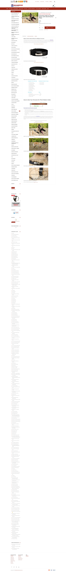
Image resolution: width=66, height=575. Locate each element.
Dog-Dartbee (13, 308)
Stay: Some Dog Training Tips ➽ (15, 519)
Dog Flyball (13, 290)
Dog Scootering (14, 299)
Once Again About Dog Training (16, 356)
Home (22, 11)
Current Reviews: (41, 29)
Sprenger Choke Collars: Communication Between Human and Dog (16, 377)
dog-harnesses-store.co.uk (18, 570)
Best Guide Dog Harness (15, 257)
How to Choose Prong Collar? (15, 329)
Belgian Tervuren (36, 182)
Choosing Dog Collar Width (15, 276)
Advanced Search (13, 189)
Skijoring (13, 248)
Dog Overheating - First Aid (15, 429)
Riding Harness (14, 365)
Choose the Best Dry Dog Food (15, 416)
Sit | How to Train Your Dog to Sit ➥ (16, 517)
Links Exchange (14, 476)
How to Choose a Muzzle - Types (16, 328)
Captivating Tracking (14, 489)
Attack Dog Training (14, 251)
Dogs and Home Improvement (15, 309)
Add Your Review (46, 29)
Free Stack (13, 475)
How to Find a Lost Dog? (15, 334)
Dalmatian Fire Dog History (15, 277)
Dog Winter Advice (14, 432)
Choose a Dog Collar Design (15, 270)
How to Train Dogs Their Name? (16, 342)
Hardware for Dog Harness (15, 321)
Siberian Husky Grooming (15, 459)
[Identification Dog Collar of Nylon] (38, 52)
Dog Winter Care (14, 433)
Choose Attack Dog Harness (15, 271)
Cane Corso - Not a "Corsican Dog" (16, 267)
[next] (56, 18)
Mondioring (13, 355)
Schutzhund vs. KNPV (14, 367)
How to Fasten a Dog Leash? (15, 442)
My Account (42, 1)
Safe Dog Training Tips (14, 366)
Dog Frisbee (13, 292)
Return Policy (12, 559)
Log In (51, 1)
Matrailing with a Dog (14, 538)
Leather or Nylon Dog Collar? (15, 349)
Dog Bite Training (14, 278)
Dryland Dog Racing (14, 312)
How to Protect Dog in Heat (15, 443)
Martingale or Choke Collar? (15, 352)
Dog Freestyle (13, 291)
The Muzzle (13, 468)
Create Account (20, 559)
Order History (20, 557)
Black (40, 21)
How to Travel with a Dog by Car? (16, 345)
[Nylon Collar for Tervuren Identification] (38, 144)
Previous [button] (11, 201)
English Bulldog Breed (14, 313)
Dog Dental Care (14, 422)
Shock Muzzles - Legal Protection (16, 373)
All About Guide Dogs (14, 411)
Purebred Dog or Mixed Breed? (15, 458)
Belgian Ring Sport (14, 252)
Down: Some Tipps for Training (15, 518)
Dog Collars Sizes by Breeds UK (15, 486)
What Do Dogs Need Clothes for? (16, 472)
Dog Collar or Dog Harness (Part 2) (16, 419)
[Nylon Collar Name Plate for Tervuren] (38, 129)
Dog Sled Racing (14, 300)
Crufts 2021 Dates (14, 235)
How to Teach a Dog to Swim (15, 447)
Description (24, 36)
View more (13, 222)
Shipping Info (12, 557)
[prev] (21, 18)
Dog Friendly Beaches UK (15, 500)
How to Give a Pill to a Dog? (15, 335)
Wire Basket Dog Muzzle (15, 485)
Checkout (47, 1)
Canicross (13, 268)
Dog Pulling (13, 298)
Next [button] (20, 201)
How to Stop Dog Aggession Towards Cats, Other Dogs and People (15, 445)
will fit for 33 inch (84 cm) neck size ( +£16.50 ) (45, 23)
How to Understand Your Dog (15, 346)
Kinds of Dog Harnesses (15, 497)
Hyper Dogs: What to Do (15, 450)
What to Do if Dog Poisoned (15, 467)
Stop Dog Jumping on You (15, 460)
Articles (13, 233)
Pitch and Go (13, 359)
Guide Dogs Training (14, 320)
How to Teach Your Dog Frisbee (15, 507)
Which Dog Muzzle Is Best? (15, 402)
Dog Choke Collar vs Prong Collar (16, 281)
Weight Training (14, 394)
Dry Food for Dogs (14, 469)
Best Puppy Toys (14, 258)
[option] (15, 201)
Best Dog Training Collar (15, 255)
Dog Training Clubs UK (14, 236)
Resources (13, 247)
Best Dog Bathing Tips (14, 413)
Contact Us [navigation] (38, 1)
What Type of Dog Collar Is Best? (16, 401)
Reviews (36, 36)
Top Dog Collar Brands (14, 385)
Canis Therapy (13, 269)
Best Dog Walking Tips (14, 256)
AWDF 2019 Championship (15, 234)
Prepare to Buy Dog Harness (15, 490)
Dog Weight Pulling (14, 431)
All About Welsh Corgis (15, 412)
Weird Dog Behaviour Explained (16, 466)
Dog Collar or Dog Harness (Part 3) (16, 420)
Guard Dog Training (14, 319)
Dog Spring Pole (14, 301)
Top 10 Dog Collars (14, 465)
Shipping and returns (30, 36)
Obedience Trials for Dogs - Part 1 (16, 455)
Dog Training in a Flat (14, 430)
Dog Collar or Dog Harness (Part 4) (16, 421)
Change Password (20, 558)
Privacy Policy (12, 558)
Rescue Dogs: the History (15, 364)
